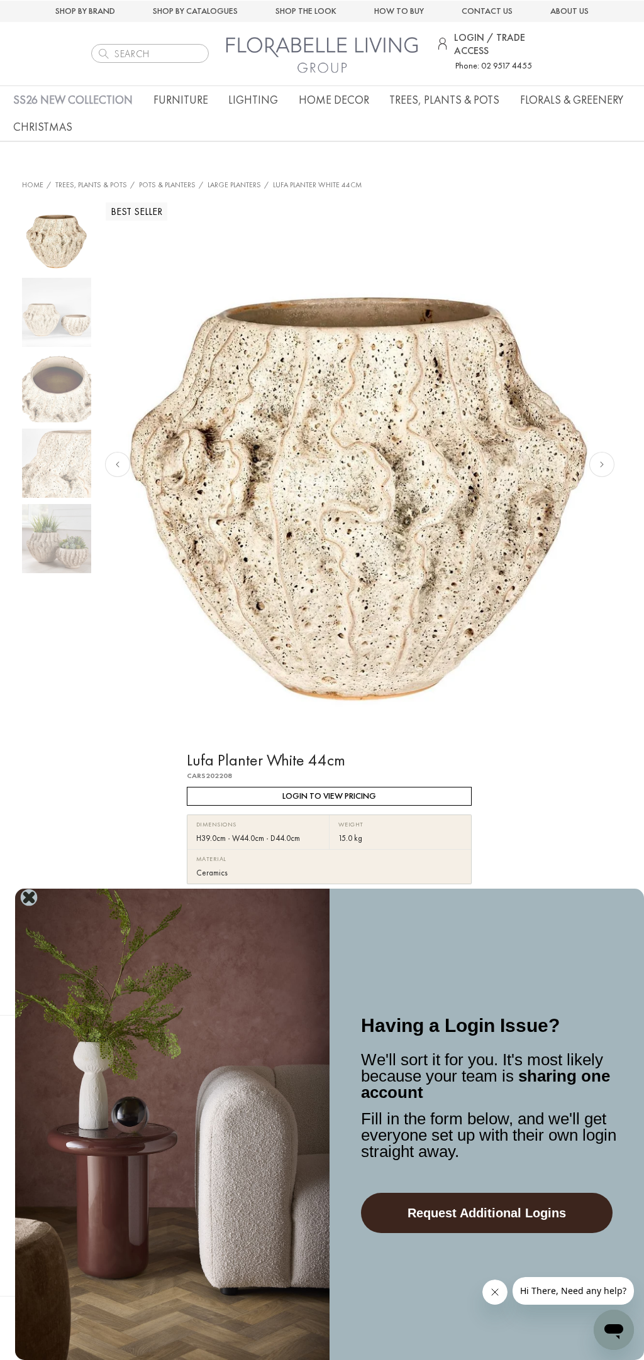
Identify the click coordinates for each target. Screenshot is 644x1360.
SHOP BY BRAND (85, 10)
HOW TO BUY (399, 10)
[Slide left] (117, 464)
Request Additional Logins (487, 1213)
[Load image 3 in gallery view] (56, 387)
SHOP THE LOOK (305, 10)
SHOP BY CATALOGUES (195, 10)
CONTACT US (487, 10)
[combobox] (150, 53)
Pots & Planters (167, 185)
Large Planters (234, 185)
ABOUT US (569, 10)
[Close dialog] (29, 897)
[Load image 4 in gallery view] (56, 463)
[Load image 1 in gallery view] (56, 236)
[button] (181, 99)
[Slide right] (601, 464)
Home (32, 185)
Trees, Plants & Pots (91, 185)
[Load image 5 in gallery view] (56, 538)
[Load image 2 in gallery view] (56, 312)
